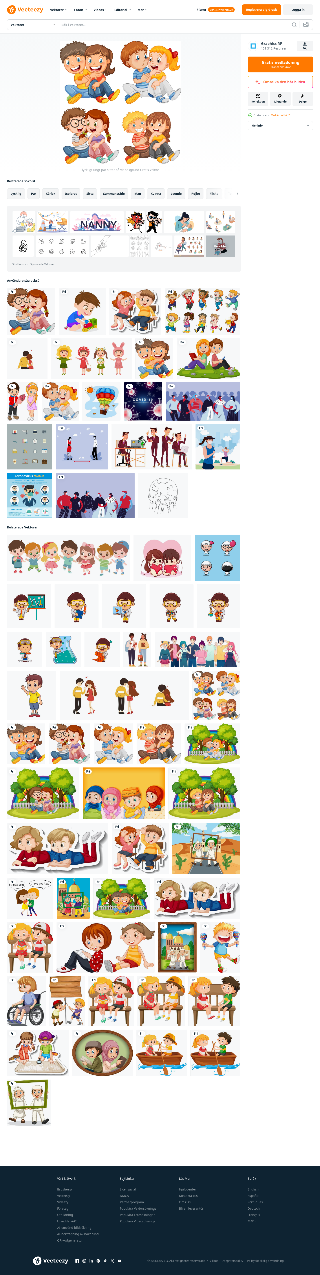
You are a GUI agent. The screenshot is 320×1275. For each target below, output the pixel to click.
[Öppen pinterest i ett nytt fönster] (98, 1261)
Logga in (298, 9)
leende (176, 193)
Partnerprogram (132, 1202)
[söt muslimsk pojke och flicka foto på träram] (102, 1053)
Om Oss (185, 1202)
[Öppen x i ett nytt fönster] (112, 1261)
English (253, 1189)
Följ (305, 48)
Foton (78, 10)
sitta (89, 193)
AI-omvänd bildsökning (74, 1227)
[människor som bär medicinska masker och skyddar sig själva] (95, 495)
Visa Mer (220, 246)
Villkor (214, 1261)
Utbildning (65, 1215)
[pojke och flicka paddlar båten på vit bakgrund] (161, 1053)
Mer (141, 10)
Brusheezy (65, 1189)
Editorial (120, 10)
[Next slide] (234, 193)
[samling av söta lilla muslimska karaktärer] (217, 558)
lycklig (16, 193)
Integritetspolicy (232, 1261)
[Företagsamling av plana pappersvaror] (29, 446)
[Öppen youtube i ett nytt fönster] (119, 1261)
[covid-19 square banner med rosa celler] (143, 401)
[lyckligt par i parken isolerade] (212, 743)
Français (254, 1215)
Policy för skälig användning (265, 1261)
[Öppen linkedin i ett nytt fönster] (91, 1261)
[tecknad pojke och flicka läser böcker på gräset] (208, 358)
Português (255, 1202)
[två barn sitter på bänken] (30, 947)
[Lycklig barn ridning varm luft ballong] (101, 401)
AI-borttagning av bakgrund (78, 1234)
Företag (62, 1208)
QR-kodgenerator (70, 1240)
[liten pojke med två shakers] (220, 947)
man (137, 193)
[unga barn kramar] (30, 898)
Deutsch (254, 1208)
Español (253, 1196)
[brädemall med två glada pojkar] (67, 1001)
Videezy (62, 1202)
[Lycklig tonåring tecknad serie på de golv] (31, 695)
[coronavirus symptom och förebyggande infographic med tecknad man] (29, 495)
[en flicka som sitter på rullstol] (26, 1001)
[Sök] (294, 24)
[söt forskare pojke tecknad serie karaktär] (29, 606)
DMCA (124, 1196)
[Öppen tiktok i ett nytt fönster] (105, 1261)
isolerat (71, 193)
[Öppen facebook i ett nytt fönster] (77, 1261)
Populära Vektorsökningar (139, 1208)
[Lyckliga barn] (202, 311)
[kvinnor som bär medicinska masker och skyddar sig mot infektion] (203, 401)
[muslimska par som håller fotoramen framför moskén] (73, 898)
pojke (195, 193)
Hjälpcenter (187, 1189)
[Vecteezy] (25, 9)
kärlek (50, 193)
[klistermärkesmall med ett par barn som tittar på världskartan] (38, 1053)
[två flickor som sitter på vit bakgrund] (106, 947)
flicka (214, 193)
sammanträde (114, 193)
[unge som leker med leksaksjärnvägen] (82, 311)
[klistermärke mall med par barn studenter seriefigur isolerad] (135, 311)
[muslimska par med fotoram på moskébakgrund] (206, 848)
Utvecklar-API (67, 1221)
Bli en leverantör (191, 1208)
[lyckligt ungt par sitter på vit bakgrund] (31, 311)
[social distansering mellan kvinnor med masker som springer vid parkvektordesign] (218, 446)
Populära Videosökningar (138, 1221)
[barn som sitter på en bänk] (111, 1001)
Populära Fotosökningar (137, 1215)
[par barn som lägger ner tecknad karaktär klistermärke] (57, 848)
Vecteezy (63, 1196)
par (33, 193)
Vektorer (57, 10)
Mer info (257, 125)
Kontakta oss (188, 1196)
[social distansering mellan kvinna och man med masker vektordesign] (82, 446)
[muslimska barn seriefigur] (124, 793)
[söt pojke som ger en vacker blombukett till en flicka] (22, 401)
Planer (201, 9)
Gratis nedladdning (280, 64)
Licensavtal (128, 1189)
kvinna (156, 193)
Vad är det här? (280, 115)
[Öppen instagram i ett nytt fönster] (84, 1261)
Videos (99, 10)
